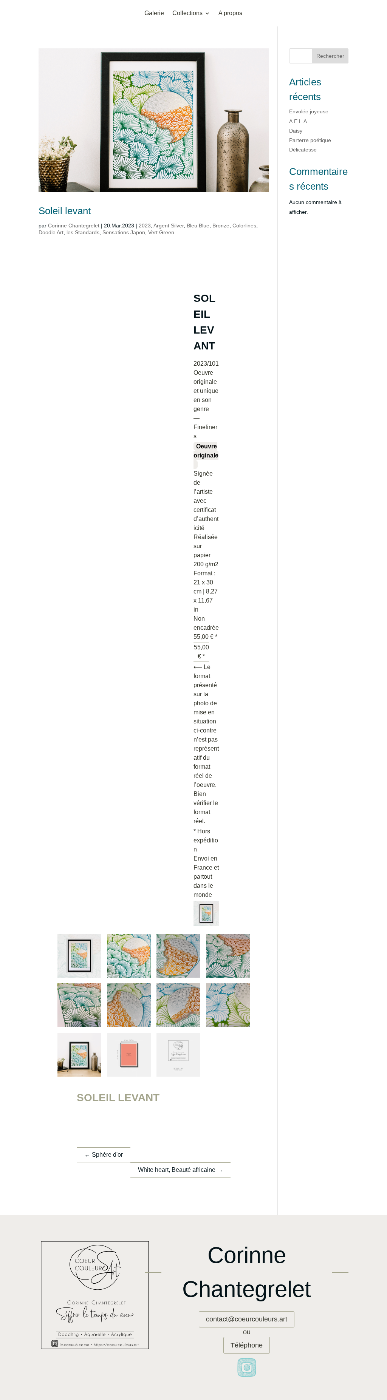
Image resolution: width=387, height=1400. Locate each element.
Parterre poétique (310, 140)
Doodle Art (51, 232)
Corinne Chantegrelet (73, 226)
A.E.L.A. (298, 121)
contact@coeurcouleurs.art (246, 1319)
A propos (230, 13)
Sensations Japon (123, 232)
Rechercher (330, 56)
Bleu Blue (198, 226)
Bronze (220, 226)
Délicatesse (303, 150)
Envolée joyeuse (308, 111)
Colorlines (244, 226)
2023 (145, 226)
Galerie (154, 13)
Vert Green (161, 232)
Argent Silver (168, 226)
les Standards (83, 232)
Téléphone (247, 1345)
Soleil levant (65, 210)
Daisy (295, 131)
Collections (187, 13)
